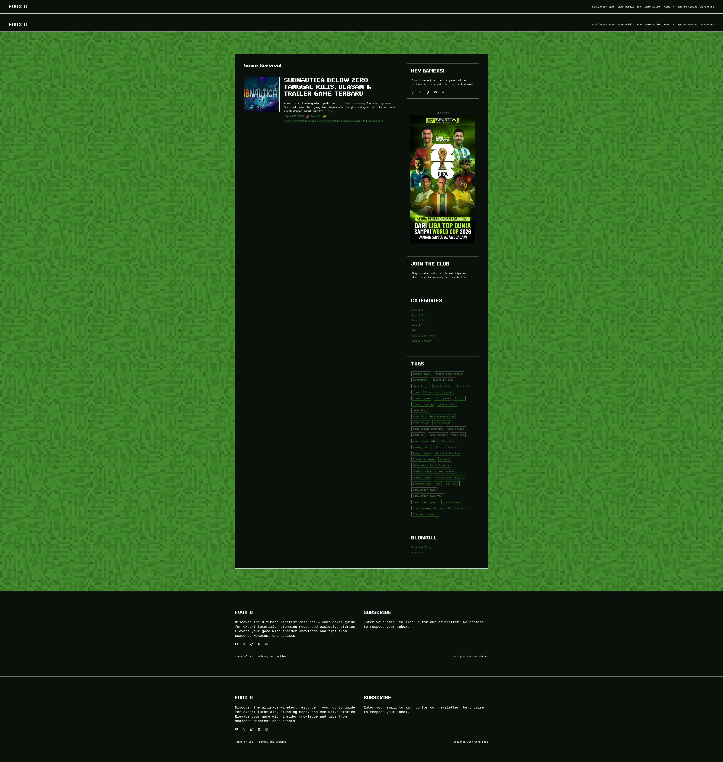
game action (447, 404)
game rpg (458, 434)
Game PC (316, 116)
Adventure (418, 310)
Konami (444, 459)
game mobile (442, 422)
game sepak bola (424, 441)
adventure (420, 379)
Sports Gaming (421, 340)
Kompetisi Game (423, 459)
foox (416, 392)
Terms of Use (244, 656)
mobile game (421, 477)
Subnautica (309, 121)
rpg (437, 483)
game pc (418, 434)
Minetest (417, 552)
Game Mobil (420, 422)
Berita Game (442, 386)
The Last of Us (458, 508)
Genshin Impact (446, 447)
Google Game (421, 453)
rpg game (452, 483)
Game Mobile (419, 320)
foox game (442, 398)
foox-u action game (438, 392)
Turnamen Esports (425, 514)
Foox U (18, 6)
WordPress (481, 656)
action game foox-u (449, 373)
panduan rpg (421, 483)
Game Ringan (437, 434)
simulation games (425, 502)
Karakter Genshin (447, 453)
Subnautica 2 (325, 121)
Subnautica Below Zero (348, 121)
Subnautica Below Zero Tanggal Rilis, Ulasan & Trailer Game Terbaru (327, 87)
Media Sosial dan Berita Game (434, 471)
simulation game (424, 489)
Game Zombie (450, 441)
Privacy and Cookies (272, 656)
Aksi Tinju (420, 386)
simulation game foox (428, 495)
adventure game (443, 379)
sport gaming (452, 502)
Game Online (456, 428)
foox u (459, 398)
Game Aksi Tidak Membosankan (433, 416)
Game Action (419, 315)
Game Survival (292, 121)
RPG (413, 330)
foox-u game (421, 398)
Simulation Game (422, 335)
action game (421, 373)
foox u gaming (423, 404)
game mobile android (427, 428)
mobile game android (449, 477)
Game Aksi (420, 410)
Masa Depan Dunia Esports (431, 465)
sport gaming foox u (427, 508)
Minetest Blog (421, 547)
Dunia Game (463, 386)
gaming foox (421, 447)
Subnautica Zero (373, 121)
